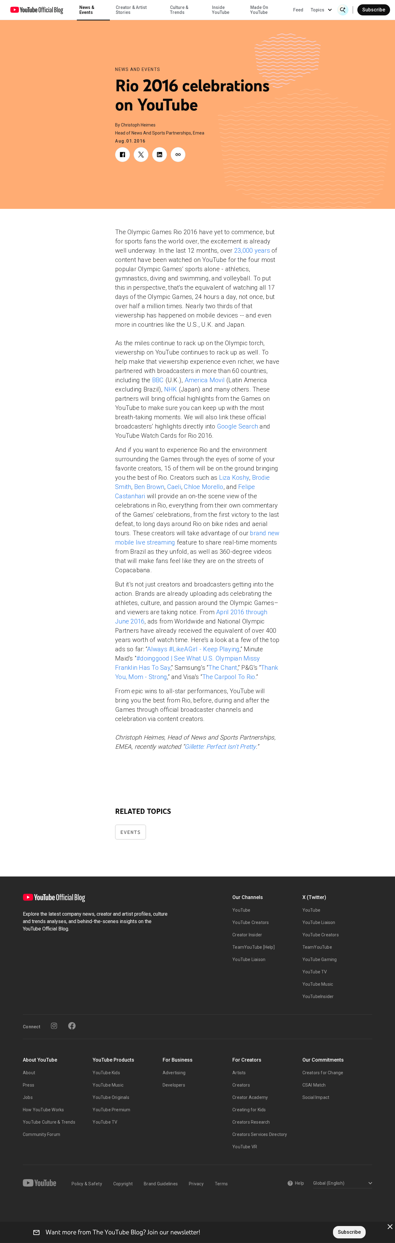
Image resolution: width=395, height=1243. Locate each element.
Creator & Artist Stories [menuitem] (131, 10)
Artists (239, 1072)
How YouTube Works (43, 1109)
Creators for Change (322, 1072)
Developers (174, 1085)
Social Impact (316, 1097)
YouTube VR (244, 1146)
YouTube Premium (111, 1109)
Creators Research (251, 1122)
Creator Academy (250, 1097)
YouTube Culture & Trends (49, 1122)
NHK (170, 389)
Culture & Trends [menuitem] (179, 10)
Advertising (174, 1072)
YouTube (241, 910)
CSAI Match (314, 1085)
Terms (221, 1183)
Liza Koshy (234, 477)
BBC (158, 380)
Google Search (237, 426)
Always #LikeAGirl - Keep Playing (193, 649)
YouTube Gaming (319, 959)
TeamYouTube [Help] (253, 947)
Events (130, 832)
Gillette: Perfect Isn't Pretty (220, 746)
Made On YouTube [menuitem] (259, 10)
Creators (241, 1085)
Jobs (28, 1097)
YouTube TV (314, 971)
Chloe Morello (203, 487)
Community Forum (41, 1134)
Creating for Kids (249, 1109)
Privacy (196, 1183)
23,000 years (252, 250)
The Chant (222, 667)
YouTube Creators (250, 922)
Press (28, 1085)
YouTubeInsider (318, 996)
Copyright (123, 1183)
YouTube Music (317, 984)
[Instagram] (54, 1026)
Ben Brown (149, 487)
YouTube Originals (111, 1097)
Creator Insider (247, 934)
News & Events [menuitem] (86, 10)
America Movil (205, 380)
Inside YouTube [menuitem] (220, 10)
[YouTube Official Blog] (37, 10)
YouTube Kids (106, 1072)
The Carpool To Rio (228, 677)
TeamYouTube (317, 947)
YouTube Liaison (248, 959)
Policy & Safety (87, 1183)
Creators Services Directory (259, 1134)
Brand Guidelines (161, 1183)
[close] (390, 1227)
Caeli (174, 487)
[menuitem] (298, 10)
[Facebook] (72, 1026)
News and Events (137, 69)
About (29, 1072)
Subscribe (373, 10)
